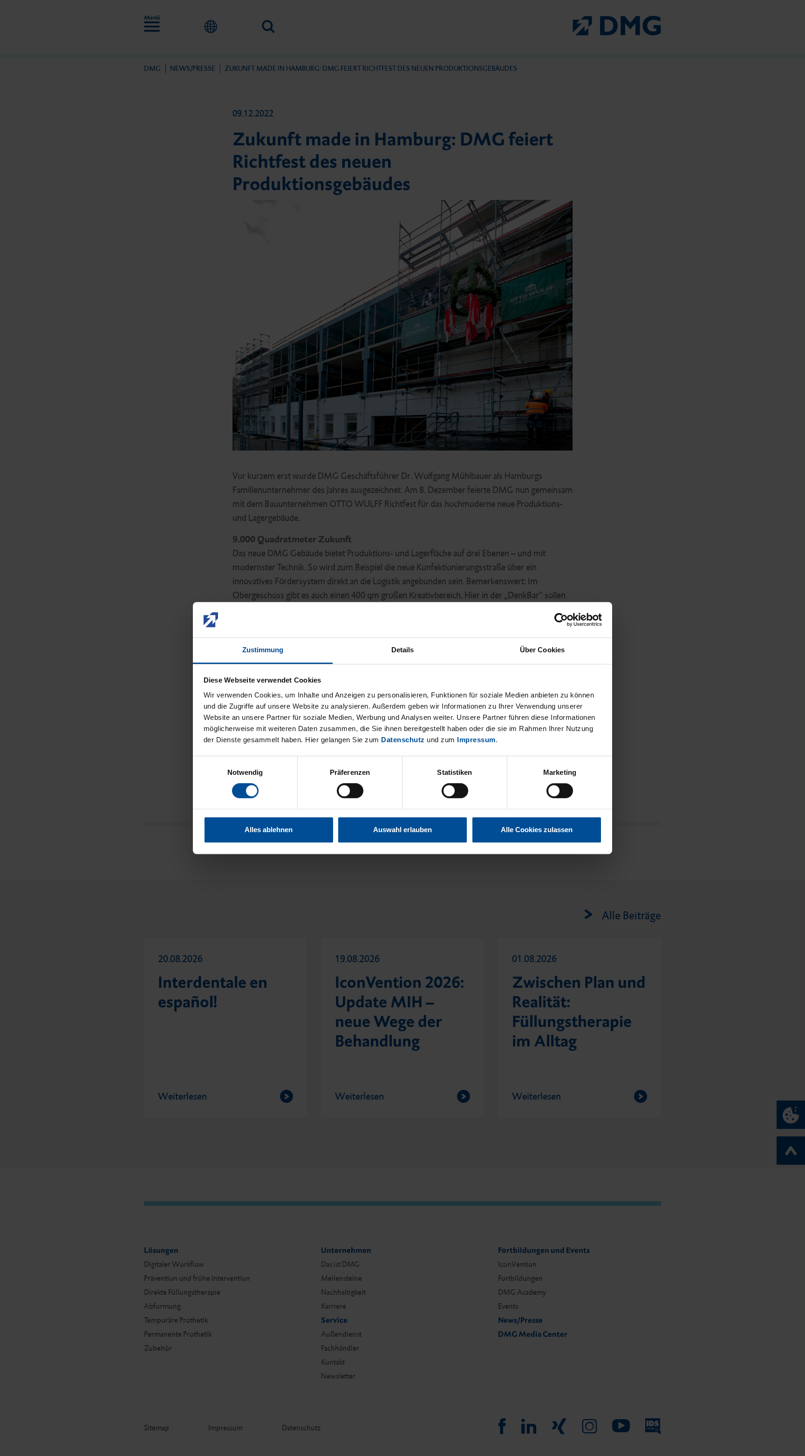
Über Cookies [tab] (542, 650)
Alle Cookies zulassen (537, 830)
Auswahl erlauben (402, 830)
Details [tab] (402, 650)
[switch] (350, 790)
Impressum (476, 740)
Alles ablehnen (269, 830)
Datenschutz (403, 740)
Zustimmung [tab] (263, 650)
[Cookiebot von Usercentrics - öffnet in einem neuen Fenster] (561, 620)
